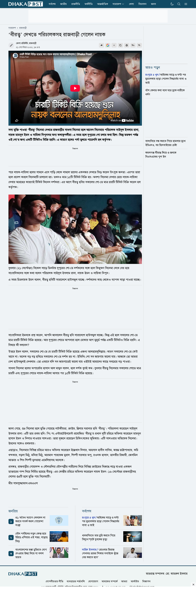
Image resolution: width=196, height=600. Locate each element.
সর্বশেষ (52, 4)
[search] (178, 4)
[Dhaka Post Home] (22, 574)
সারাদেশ (117, 4)
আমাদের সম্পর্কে (110, 581)
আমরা (124, 581)
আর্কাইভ (135, 581)
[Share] (101, 45)
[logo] (25, 4)
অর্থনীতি (89, 4)
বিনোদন (142, 4)
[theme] (172, 4)
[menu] (185, 4)
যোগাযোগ (93, 581)
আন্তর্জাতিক (102, 4)
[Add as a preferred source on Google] (107, 45)
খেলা (131, 4)
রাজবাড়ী (23, 28)
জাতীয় (63, 4)
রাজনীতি (75, 4)
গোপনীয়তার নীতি (54, 581)
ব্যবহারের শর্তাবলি (76, 581)
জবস (153, 4)
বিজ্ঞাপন (146, 581)
